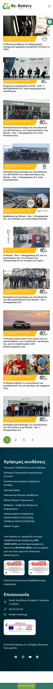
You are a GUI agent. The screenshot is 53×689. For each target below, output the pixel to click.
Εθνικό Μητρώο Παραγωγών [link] (18, 500)
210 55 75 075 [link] (16, 609)
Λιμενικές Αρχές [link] (12, 490)
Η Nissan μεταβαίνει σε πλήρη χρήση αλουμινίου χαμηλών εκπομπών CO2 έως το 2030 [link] (26, 47)
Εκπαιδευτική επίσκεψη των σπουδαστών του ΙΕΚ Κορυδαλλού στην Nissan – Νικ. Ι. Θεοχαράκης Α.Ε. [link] (25, 300)
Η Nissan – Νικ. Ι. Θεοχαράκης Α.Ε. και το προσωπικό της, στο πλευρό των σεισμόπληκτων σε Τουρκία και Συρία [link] (25, 258)
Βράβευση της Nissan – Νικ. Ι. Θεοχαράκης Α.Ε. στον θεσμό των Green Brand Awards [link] (25, 217)
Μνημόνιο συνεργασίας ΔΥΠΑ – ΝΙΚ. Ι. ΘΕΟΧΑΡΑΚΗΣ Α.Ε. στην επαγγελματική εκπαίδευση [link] (24, 89)
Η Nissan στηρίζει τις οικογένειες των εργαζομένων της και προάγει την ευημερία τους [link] (26, 386)
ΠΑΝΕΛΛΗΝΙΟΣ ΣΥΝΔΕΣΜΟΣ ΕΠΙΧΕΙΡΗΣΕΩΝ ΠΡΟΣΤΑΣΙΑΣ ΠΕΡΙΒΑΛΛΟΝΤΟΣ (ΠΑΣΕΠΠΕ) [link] (19, 518)
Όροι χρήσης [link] (10, 648)
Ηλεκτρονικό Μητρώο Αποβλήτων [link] (21, 495)
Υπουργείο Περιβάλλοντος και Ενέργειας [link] (25, 467)
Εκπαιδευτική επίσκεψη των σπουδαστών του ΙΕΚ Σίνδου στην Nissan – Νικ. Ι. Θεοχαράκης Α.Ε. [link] (25, 427)
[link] (50, 22)
